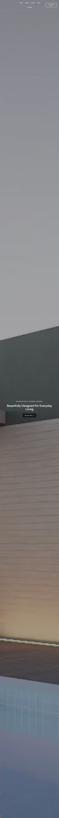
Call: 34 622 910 (51, 5)
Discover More (28, 415)
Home (21, 3)
